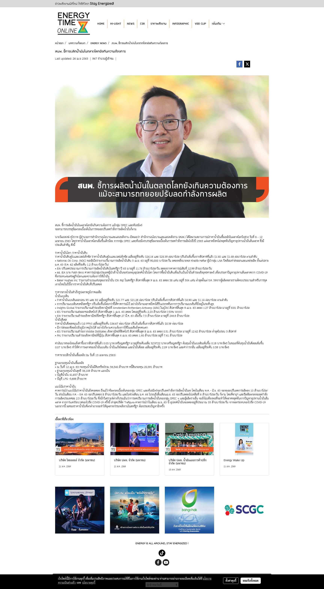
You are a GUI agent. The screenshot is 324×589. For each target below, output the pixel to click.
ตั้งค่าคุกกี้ (231, 580)
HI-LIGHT (115, 23)
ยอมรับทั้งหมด (251, 580)
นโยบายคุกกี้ (88, 582)
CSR (142, 23)
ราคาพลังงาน (158, 23)
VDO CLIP (200, 23)
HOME (100, 23)
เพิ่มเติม (217, 23)
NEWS (130, 23)
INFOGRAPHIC (180, 23)
